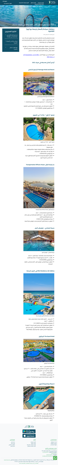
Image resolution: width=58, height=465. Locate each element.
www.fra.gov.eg (7, 460)
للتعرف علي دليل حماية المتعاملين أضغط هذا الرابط (28, 463)
